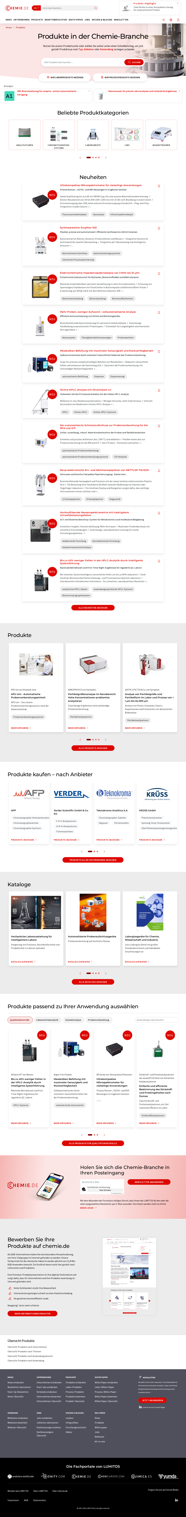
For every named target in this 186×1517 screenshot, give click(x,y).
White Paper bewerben (106, 1396)
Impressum (13, 1500)
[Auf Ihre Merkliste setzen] (159, 186)
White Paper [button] (76, 19)
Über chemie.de (60, 1490)
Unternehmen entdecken (49, 1382)
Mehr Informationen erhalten (32, 1313)
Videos (69, 1432)
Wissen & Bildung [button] (102, 19)
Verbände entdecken (47, 1391)
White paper (101, 1427)
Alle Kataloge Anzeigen (93, 981)
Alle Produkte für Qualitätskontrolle (93, 1143)
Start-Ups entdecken (47, 1387)
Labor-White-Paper (104, 1387)
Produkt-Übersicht (75, 1401)
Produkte (99, 1422)
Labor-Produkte (74, 1387)
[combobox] (156, 1020)
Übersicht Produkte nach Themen (24, 1351)
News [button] (9, 19)
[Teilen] (163, 20)
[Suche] (96, 8)
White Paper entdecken (106, 1382)
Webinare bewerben (17, 1422)
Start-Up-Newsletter (18, 1391)
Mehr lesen (87, 1207)
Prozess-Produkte (75, 1391)
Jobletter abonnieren (47, 1422)
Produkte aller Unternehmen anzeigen (93, 859)
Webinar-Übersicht (17, 1427)
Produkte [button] (37, 19)
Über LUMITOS (40, 1490)
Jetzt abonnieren (152, 1400)
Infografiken (72, 1422)
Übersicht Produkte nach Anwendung (26, 1360)
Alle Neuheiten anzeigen (93, 607)
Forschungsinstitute (76, 1427)
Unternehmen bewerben (49, 1396)
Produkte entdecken (76, 1382)
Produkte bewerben (75, 1396)
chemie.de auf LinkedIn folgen (153, 1407)
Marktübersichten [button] (56, 19)
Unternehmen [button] (22, 19)
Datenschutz (39, 1500)
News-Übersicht (16, 1396)
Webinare (99, 1436)
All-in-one (100, 1441)
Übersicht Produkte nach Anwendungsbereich (30, 1356)
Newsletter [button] (121, 19)
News (97, 1417)
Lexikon (69, 1417)
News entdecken (16, 1382)
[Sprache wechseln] (171, 20)
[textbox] (157, 1020)
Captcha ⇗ (117, 1193)
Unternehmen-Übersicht (49, 1401)
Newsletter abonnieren (149, 1182)
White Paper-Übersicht (106, 1401)
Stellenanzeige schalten (49, 1427)
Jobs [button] (87, 19)
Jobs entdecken (44, 1417)
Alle (35, 8)
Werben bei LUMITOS (18, 1490)
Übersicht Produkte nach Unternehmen (27, 1346)
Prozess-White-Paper (105, 1391)
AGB (26, 1500)
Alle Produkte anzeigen (93, 748)
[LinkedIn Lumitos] (176, 1500)
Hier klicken (105, 1190)
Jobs (97, 1432)
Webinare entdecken (18, 1417)
